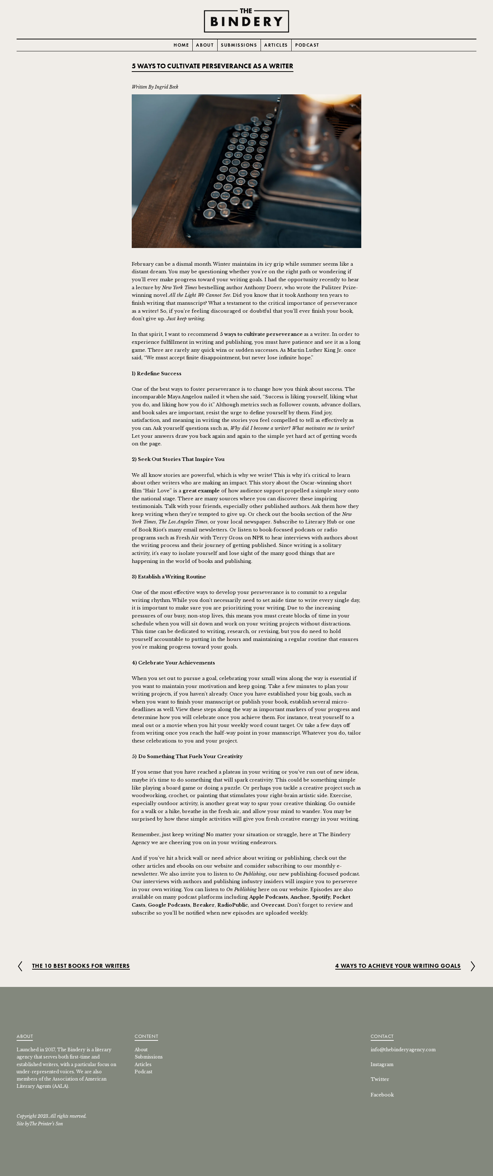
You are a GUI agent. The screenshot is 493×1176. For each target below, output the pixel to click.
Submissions (239, 45)
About (205, 45)
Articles (276, 45)
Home (181, 45)
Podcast (307, 45)
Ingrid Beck (166, 87)
